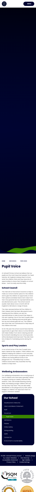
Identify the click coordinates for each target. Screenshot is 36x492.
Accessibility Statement (10, 460)
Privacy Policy (11, 462)
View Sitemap (24, 458)
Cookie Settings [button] (24, 462)
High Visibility (26, 460)
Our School (12, 261)
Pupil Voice (23, 261)
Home (3, 261)
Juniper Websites (11, 458)
